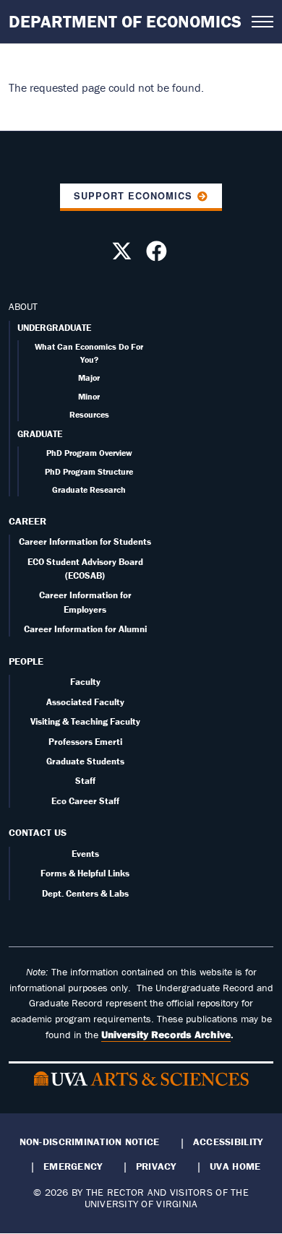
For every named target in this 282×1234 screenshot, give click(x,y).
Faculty (85, 682)
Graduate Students (85, 761)
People (26, 661)
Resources (89, 414)
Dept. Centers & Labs (85, 893)
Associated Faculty (85, 702)
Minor (89, 396)
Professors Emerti (85, 741)
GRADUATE (39, 434)
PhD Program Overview (89, 452)
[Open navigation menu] (262, 22)
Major (89, 377)
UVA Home (235, 1166)
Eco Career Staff (85, 801)
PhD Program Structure (89, 471)
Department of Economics (125, 21)
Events (85, 853)
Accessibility (228, 1141)
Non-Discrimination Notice (90, 1141)
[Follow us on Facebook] (158, 255)
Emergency (72, 1166)
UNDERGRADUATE (54, 328)
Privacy (156, 1166)
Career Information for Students (85, 541)
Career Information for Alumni (85, 629)
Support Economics (133, 195)
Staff (85, 781)
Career (27, 520)
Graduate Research (89, 489)
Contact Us (38, 832)
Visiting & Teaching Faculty (85, 721)
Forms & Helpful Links (84, 873)
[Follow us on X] (123, 255)
